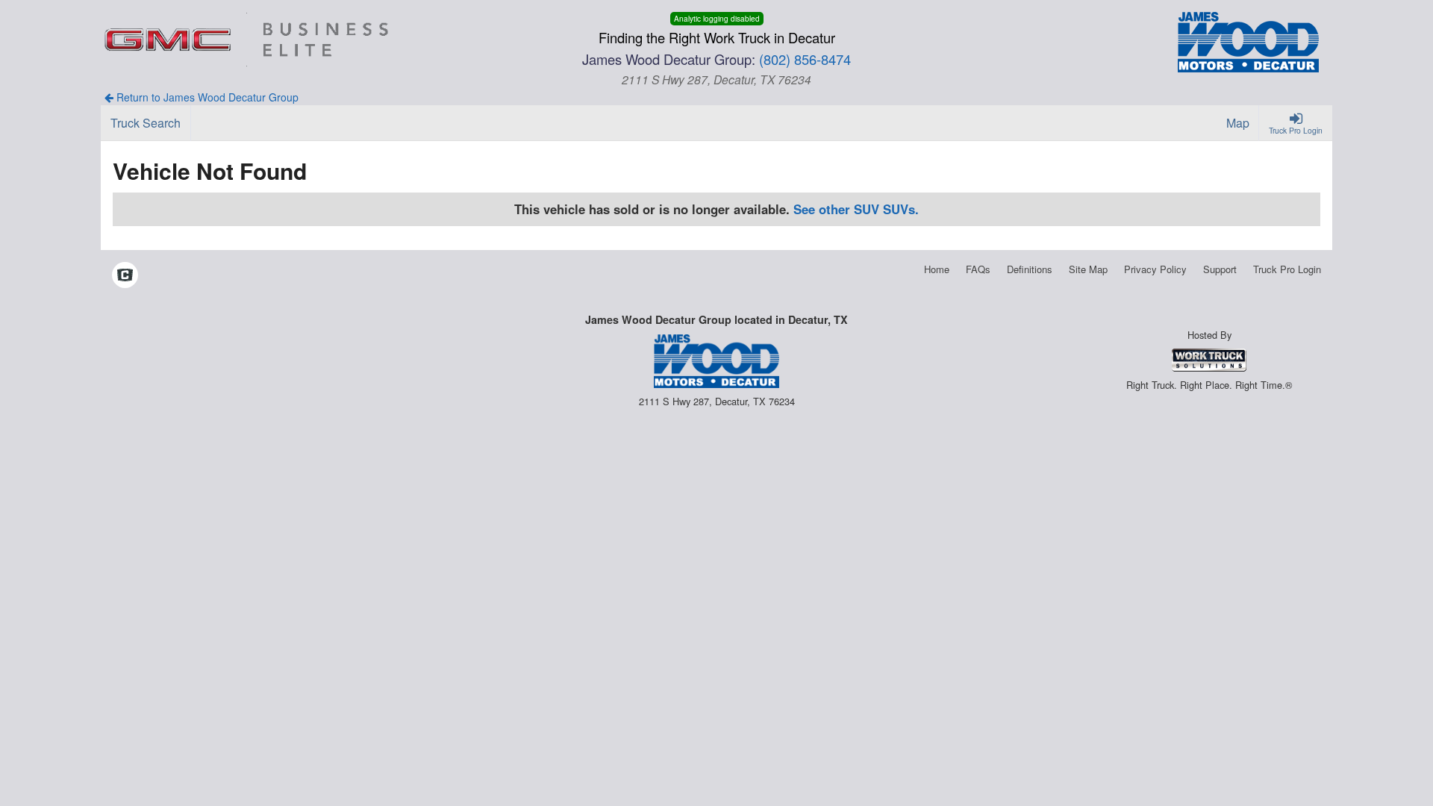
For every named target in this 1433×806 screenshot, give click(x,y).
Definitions (1029, 269)
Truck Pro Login (1287, 269)
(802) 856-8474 (805, 59)
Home (936, 269)
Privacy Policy (1155, 269)
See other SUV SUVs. (856, 209)
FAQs (978, 269)
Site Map (1088, 269)
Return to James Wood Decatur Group (206, 97)
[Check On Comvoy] (125, 275)
